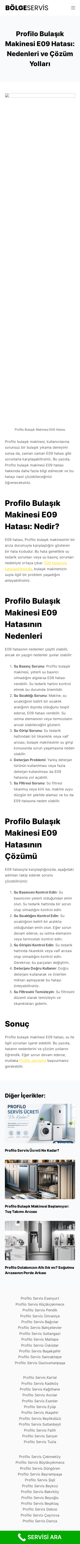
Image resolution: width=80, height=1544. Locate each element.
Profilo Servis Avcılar (39, 1395)
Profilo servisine (32, 1060)
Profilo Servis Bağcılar (39, 1322)
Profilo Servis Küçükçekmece (40, 1304)
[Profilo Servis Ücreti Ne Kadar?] (40, 1123)
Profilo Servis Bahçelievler (40, 1327)
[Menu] (73, 8)
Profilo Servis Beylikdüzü (40, 1418)
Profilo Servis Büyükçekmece (40, 1462)
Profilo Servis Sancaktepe (40, 1357)
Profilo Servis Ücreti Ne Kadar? (32, 1150)
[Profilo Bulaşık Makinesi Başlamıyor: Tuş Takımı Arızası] (40, 1179)
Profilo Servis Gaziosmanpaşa (40, 1363)
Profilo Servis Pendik (39, 1310)
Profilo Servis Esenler (40, 1401)
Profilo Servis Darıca (40, 1521)
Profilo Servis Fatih (40, 1430)
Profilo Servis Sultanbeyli (40, 1424)
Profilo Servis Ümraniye (40, 1316)
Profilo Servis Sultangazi (39, 1333)
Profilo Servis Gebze (40, 1509)
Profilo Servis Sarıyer (40, 1436)
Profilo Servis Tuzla (40, 1442)
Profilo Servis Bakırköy (40, 1491)
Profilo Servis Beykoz (40, 1486)
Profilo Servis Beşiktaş (40, 1503)
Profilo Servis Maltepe (39, 1339)
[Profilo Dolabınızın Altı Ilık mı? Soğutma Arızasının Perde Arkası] (40, 1240)
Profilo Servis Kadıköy (39, 1383)
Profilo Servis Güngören (40, 1468)
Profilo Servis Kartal (40, 1377)
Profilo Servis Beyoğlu (39, 1497)
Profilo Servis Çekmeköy (40, 1456)
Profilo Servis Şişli (40, 1480)
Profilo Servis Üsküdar (40, 1345)
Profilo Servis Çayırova (40, 1515)
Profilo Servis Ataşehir (39, 1412)
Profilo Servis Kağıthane (40, 1389)
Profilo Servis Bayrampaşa (40, 1474)
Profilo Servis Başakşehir (40, 1351)
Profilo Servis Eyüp (40, 1407)
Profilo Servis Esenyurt (40, 1298)
